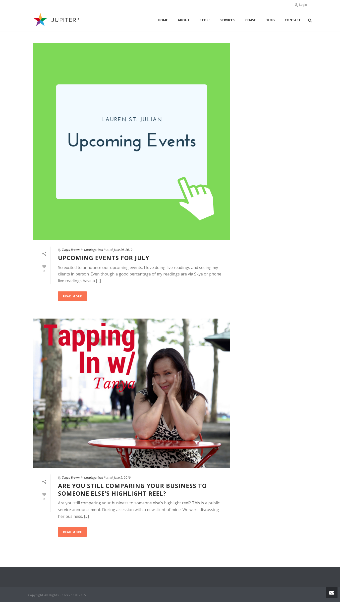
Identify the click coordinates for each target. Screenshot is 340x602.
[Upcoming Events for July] (131, 141)
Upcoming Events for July (103, 258)
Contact (293, 20)
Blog (270, 20)
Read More (72, 296)
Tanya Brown (71, 250)
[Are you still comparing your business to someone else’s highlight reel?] (131, 393)
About (184, 20)
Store (205, 20)
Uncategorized (93, 250)
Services (227, 20)
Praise (250, 20)
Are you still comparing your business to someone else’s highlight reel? (132, 489)
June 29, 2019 (123, 250)
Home (163, 20)
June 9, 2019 (122, 477)
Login (303, 4)
